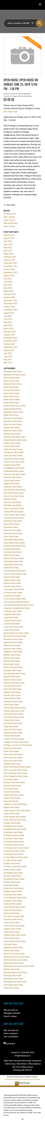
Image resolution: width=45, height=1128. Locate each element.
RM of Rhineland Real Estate (15, 773)
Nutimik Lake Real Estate (14, 683)
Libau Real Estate (11, 617)
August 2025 (9, 275)
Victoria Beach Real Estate (15, 941)
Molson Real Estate (12, 658)
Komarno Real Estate (12, 586)
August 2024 (9, 313)
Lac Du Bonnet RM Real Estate (16, 602)
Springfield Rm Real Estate (15, 829)
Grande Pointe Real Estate (15, 546)
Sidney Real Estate (11, 813)
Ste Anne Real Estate (12, 876)
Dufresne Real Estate (12, 477)
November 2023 (10, 341)
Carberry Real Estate (12, 443)
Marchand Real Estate (13, 642)
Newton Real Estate (12, 676)
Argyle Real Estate (11, 393)
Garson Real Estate (12, 524)
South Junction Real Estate (15, 820)
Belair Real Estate (11, 415)
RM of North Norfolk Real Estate (17, 767)
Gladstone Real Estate (13, 533)
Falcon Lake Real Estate (14, 508)
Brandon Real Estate (12, 434)
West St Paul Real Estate (14, 954)
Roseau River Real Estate (14, 782)
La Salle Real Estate (12, 596)
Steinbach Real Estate (13, 891)
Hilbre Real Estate (11, 567)
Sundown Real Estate (12, 904)
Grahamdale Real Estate (14, 540)
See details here (10, 111)
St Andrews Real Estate (13, 838)
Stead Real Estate (11, 885)
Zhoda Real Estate (11, 988)
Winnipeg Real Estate (12, 975)
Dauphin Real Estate (12, 465)
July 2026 (8, 241)
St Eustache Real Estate (14, 845)
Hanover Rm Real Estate (14, 558)
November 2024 (10, 303)
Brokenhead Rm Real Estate (15, 440)
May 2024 (8, 322)
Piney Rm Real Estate (13, 729)
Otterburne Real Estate (13, 701)
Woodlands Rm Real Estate (15, 982)
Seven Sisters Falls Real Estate (17, 810)
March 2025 (9, 291)
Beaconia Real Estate (12, 409)
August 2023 (9, 350)
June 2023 (8, 356)
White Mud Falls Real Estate (15, 960)
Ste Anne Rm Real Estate (14, 879)
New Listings (9, 217)
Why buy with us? (11, 1010)
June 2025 (8, 282)
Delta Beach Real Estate (14, 471)
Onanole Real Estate (12, 698)
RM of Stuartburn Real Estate (16, 776)
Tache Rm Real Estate (13, 910)
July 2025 (8, 278)
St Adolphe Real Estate (13, 832)
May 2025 (8, 285)
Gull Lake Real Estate (12, 552)
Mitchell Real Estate (12, 655)
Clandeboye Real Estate (14, 452)
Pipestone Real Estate (13, 733)
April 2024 (8, 325)
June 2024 (8, 319)
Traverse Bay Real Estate (14, 926)
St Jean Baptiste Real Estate (16, 857)
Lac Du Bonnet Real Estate (15, 599)
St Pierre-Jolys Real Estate (15, 866)
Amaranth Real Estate (12, 384)
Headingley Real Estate (13, 564)
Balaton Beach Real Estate (15, 406)
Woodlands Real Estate (13, 979)
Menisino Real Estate (12, 649)
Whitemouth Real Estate (14, 963)
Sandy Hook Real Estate (14, 795)
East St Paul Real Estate (14, 496)
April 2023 (8, 363)
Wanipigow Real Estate (13, 947)
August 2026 (9, 238)
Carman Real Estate (12, 446)
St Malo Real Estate (12, 863)
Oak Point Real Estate (13, 689)
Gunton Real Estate (11, 555)
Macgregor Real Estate (13, 639)
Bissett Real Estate (12, 427)
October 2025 (9, 269)
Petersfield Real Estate (13, 714)
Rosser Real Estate (12, 792)
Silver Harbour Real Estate (15, 817)
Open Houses (9, 220)
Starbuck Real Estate (12, 870)
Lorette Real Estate (12, 624)
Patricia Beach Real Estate (15, 708)
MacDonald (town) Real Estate (16, 633)
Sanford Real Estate (12, 798)
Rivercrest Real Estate (13, 761)
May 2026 (8, 247)
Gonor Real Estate (11, 536)
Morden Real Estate (12, 661)
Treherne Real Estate (12, 929)
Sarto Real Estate (11, 801)
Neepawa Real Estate (13, 670)
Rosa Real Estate (11, 779)
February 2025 (10, 294)
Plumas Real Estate (12, 736)
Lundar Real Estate (11, 630)
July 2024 (8, 316)
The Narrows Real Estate (14, 916)
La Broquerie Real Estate (14, 589)
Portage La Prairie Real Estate (21, 96)
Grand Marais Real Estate (14, 543)
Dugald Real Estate (12, 483)
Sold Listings (9, 226)
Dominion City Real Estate (14, 474)
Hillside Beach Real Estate (15, 571)
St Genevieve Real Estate (14, 851)
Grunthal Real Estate (12, 549)
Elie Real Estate (10, 499)
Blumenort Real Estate (13, 431)
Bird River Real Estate (13, 421)
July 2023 (8, 353)
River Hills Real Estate (13, 758)
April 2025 (8, 288)
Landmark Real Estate (13, 611)
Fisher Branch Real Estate (14, 515)
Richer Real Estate (11, 751)
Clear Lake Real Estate (13, 455)
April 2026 (8, 250)
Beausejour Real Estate (13, 412)
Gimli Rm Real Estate (12, 530)
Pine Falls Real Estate (13, 723)
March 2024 (9, 328)
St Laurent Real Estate (13, 860)
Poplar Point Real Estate (14, 739)
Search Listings (10, 1016)
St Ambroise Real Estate (14, 835)
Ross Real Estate (11, 789)
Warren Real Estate (12, 950)
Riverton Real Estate (12, 764)
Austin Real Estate (11, 403)
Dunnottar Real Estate (13, 487)
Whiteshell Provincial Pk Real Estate (19, 966)
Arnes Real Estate (11, 396)
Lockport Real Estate (12, 620)
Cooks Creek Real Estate (14, 462)
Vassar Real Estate (12, 938)
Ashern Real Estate (12, 399)
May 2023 (8, 359)
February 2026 (10, 257)
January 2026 (9, 260)
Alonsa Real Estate (11, 378)
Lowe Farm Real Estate (13, 627)
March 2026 (9, 254)
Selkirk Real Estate (11, 807)
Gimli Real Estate (11, 527)
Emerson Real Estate (12, 502)
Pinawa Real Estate (12, 720)
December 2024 (10, 300)
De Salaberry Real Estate (14, 468)
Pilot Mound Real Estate (14, 717)
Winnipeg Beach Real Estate (15, 972)
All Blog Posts (10, 214)
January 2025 (9, 297)
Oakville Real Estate (12, 695)
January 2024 (9, 335)
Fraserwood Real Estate (14, 518)
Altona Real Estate (11, 381)
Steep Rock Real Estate (13, 888)
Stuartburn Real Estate (13, 901)
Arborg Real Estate (11, 390)
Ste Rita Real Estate (12, 882)
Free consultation (11, 1036)
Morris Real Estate (11, 664)
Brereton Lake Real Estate (14, 437)
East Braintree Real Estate (14, 490)
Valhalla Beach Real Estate (15, 935)
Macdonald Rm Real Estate (15, 636)
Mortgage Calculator (12, 1013)
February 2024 (10, 332)
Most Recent (9, 235)
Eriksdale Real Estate (12, 505)
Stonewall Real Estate (13, 894)
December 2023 (10, 338)
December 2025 (10, 263)
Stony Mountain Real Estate (15, 898)
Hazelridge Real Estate (13, 561)
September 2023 (11, 347)
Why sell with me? (11, 1030)
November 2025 (10, 266)
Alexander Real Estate (13, 371)
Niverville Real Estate (13, 680)
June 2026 (8, 244)
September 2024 (11, 310)
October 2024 (9, 307)
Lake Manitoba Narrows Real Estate (19, 605)
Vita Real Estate (10, 944)
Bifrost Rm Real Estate (13, 418)
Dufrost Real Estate (12, 480)
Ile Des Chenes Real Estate (15, 574)
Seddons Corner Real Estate (15, 804)
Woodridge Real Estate (13, 985)
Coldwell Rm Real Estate (14, 459)
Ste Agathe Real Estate (13, 873)
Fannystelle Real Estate (13, 512)
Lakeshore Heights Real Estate (17, 608)
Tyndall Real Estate (12, 932)
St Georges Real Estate (13, 854)
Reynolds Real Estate (13, 748)
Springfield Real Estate (13, 826)
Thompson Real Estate (13, 919)
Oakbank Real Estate (12, 692)
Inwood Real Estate (12, 577)
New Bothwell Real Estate (14, 673)
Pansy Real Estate (11, 704)
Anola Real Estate (11, 387)
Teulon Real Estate (11, 913)
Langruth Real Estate (12, 614)
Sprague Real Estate (12, 823)
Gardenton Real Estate (13, 521)
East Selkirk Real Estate (14, 493)
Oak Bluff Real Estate (12, 686)
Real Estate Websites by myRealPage (27, 1079)
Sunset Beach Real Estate (14, 907)
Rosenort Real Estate (12, 785)
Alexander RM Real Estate (14, 375)
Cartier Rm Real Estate (13, 449)
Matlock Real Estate (12, 645)
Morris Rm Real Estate (13, 667)
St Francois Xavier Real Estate (16, 848)
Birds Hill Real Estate (12, 424)
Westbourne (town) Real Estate (17, 957)
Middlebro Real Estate (13, 652)
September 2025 (11, 272)
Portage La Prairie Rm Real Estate (18, 745)
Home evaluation (11, 1033)
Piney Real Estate (11, 726)
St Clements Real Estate (14, 842)
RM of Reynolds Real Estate (15, 770)
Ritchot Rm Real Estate (13, 754)
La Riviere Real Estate (13, 592)
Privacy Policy (9, 1079)
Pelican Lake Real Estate (14, 711)
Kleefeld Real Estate (12, 583)
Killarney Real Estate (12, 580)
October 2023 (9, 344)
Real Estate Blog (11, 223)
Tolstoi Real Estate (11, 922)
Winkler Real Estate (12, 969)
